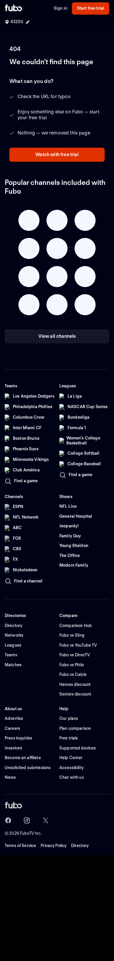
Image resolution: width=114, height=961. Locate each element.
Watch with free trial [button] (56, 154)
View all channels (57, 336)
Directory (80, 845)
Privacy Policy (53, 845)
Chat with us (71, 777)
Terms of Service (20, 845)
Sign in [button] (60, 8)
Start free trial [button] (90, 8)
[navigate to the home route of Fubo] (13, 8)
